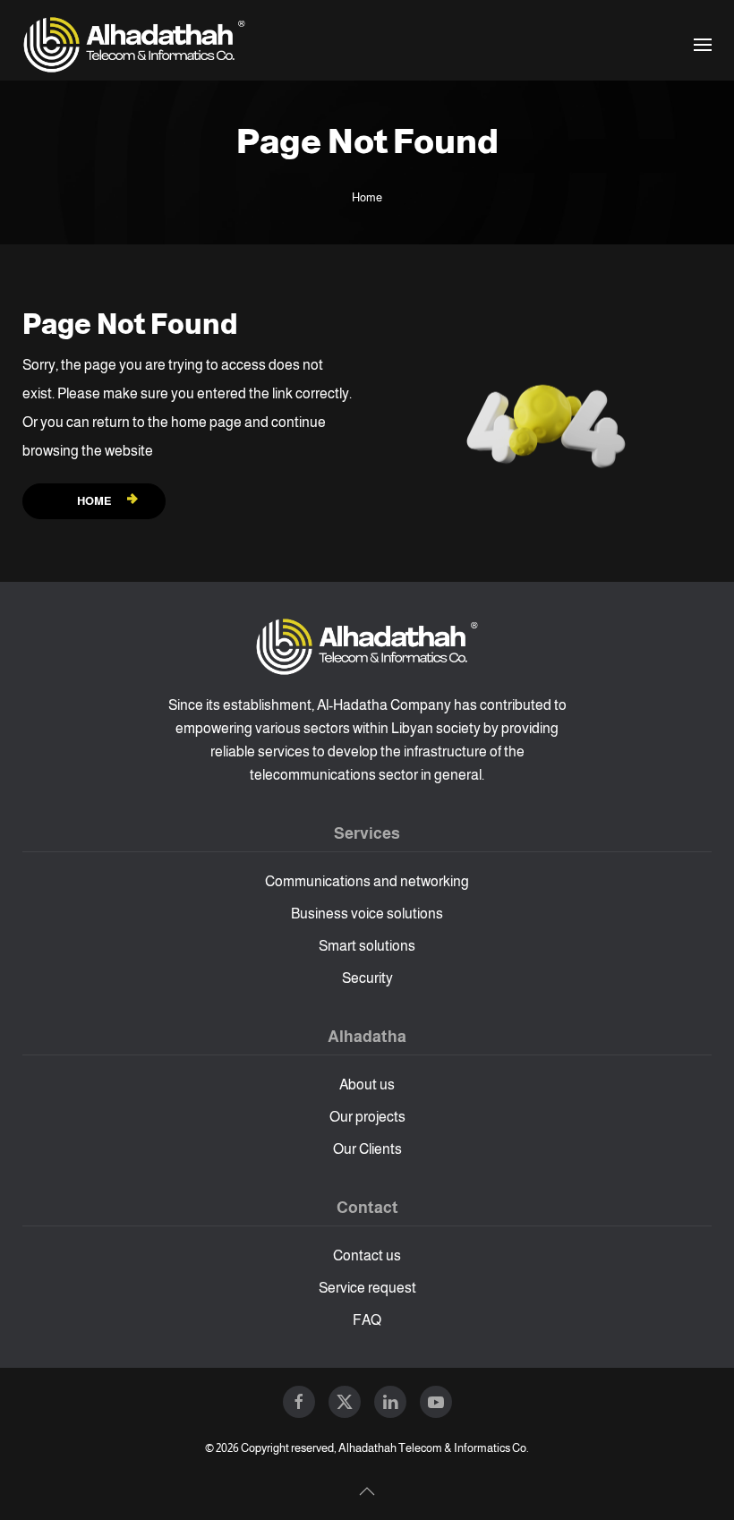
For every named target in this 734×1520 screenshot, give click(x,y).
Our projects (367, 1116)
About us (367, 1084)
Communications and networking (367, 881)
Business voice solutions (367, 913)
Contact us (367, 1255)
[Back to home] (134, 45)
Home (94, 501)
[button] (703, 45)
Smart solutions (367, 945)
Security (367, 978)
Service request (367, 1287)
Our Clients (367, 1149)
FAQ (367, 1320)
